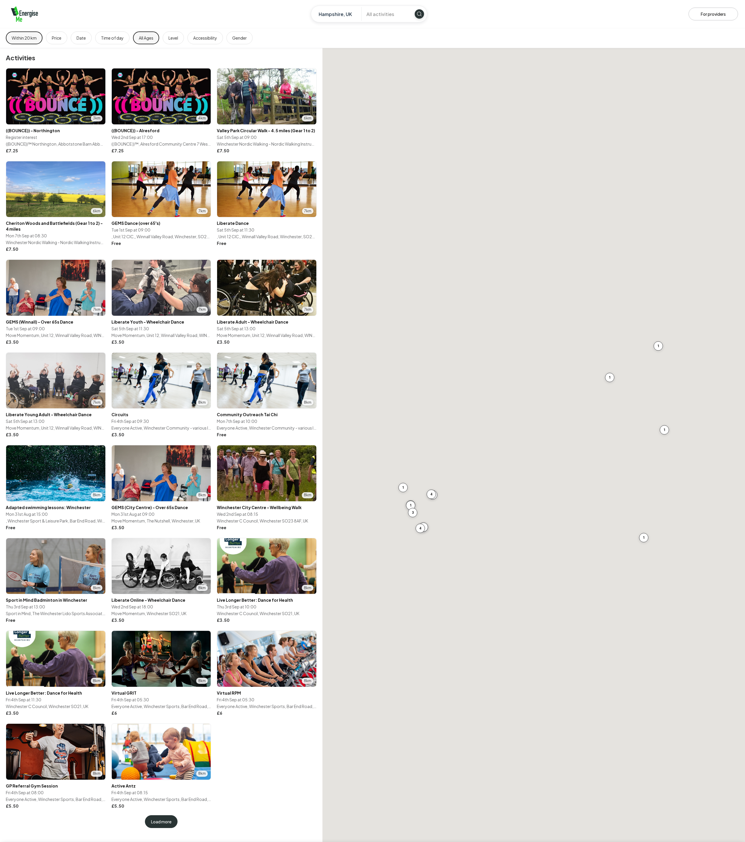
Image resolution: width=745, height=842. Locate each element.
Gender (239, 37)
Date (81, 37)
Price (56, 37)
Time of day (112, 37)
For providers (713, 14)
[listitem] (56, 111)
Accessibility (205, 37)
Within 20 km (24, 37)
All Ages (146, 37)
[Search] (419, 14)
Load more (161, 821)
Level (173, 37)
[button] (610, 377)
